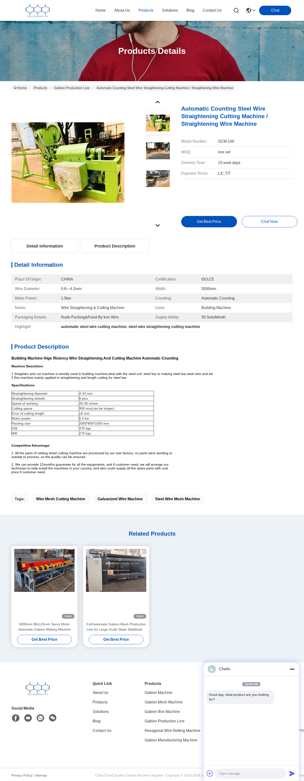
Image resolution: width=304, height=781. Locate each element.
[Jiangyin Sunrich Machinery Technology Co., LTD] (37, 10)
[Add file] (210, 773)
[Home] (37, 694)
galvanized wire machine (120, 499)
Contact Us (102, 731)
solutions (170, 10)
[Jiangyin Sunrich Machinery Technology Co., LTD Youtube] (28, 718)
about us (122, 10)
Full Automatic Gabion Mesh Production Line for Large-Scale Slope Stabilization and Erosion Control (116, 627)
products (145, 10)
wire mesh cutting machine (60, 499)
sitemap (41, 775)
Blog (96, 721)
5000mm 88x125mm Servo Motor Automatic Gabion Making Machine (44, 626)
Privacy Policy (21, 775)
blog (190, 10)
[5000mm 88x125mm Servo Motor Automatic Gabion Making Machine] (44, 584)
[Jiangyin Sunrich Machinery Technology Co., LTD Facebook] (15, 718)
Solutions (101, 712)
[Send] (292, 773)
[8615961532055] (40, 718)
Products (40, 88)
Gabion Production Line (72, 88)
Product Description (115, 246)
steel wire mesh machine (177, 499)
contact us (212, 10)
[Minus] (292, 669)
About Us (100, 693)
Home (100, 10)
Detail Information (45, 246)
